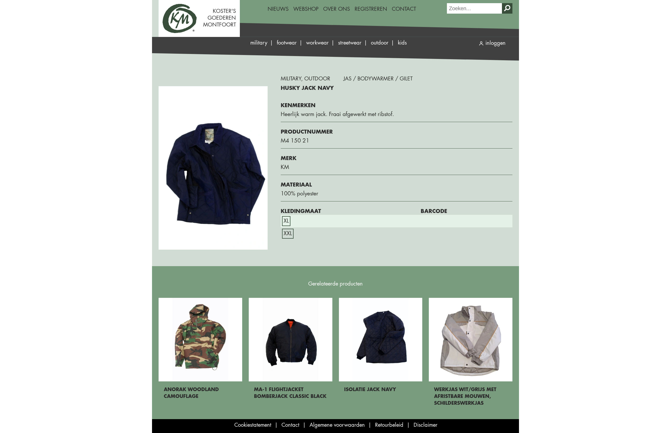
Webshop (305, 9)
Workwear (317, 43)
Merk (288, 158)
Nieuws (278, 9)
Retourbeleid (389, 425)
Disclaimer (425, 425)
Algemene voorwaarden (337, 425)
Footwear (287, 43)
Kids (402, 43)
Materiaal (296, 185)
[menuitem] (278, 9)
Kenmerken (298, 105)
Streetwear (349, 43)
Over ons (336, 9)
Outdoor (379, 43)
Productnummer (307, 132)
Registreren (371, 9)
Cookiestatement (252, 425)
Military (258, 43)
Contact (404, 9)
